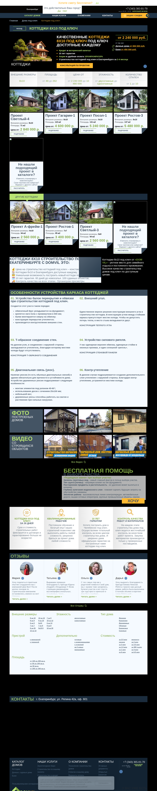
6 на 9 (32, 623)
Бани (126, 49)
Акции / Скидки (136, 15)
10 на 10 (41, 618)
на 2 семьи (78, 647)
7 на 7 (32, 626)
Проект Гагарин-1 (60, 115)
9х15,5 (40, 628)
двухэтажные (79, 618)
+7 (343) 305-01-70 (136, 8)
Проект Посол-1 (93, 115)
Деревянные (124, 623)
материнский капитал (80, 50)
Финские (122, 618)
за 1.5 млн (123, 647)
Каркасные (123, 628)
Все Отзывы (77, 605)
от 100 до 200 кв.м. (37, 661)
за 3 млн (122, 645)
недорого (135, 639)
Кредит (62, 50)
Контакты (107, 16)
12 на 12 (33, 631)
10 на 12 (50, 621)
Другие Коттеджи (26, 197)
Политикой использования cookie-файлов (70, 786)
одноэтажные (80, 621)
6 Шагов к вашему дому (79, 772)
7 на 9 (49, 618)
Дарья (119, 578)
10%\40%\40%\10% (94, 56)
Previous (7, 228)
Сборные (122, 626)
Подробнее (19, 134)
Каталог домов (32, 16)
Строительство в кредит (48, 775)
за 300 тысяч (136, 647)
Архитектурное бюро (46, 766)
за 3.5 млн (135, 645)
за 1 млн (122, 650)
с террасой (34, 642)
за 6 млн (122, 652)
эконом (122, 642)
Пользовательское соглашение (25, 784)
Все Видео (77, 462)
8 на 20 (33, 628)
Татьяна (52, 578)
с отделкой (79, 645)
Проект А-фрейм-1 (27, 226)
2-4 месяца (122, 59)
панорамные (79, 650)
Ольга (85, 578)
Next (150, 228)
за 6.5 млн (135, 652)
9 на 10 (41, 621)
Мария (16, 578)
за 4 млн (134, 650)
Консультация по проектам (74, 65)
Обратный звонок (139, 11)
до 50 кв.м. (34, 666)
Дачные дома (130, 46)
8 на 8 (49, 626)
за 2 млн (134, 642)
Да (59, 11)
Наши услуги (59, 16)
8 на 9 (32, 621)
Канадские (123, 621)
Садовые (122, 631)
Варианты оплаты (76, 775)
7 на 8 (40, 626)
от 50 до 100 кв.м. (37, 663)
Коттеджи (16, 769)
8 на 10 (33, 618)
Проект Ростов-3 (129, 115)
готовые (77, 639)
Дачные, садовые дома (22, 772)
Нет (65, 11)
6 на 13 (49, 623)
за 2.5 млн (123, 639)
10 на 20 (50, 628)
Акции (62, 56)
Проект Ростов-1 (60, 226)
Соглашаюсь (103, 783)
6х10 (40, 623)
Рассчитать (19, 188)
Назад (19, 29)
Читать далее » (20, 599)
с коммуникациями (82, 642)
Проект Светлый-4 (20, 117)
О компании (84, 16)
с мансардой (35, 639)
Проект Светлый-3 (89, 228)
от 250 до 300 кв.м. (37, 669)
